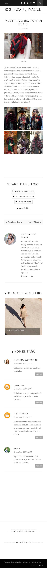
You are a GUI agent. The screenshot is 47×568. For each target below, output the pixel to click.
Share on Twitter (25, 196)
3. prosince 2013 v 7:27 (22, 417)
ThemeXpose (23, 562)
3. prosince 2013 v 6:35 (22, 389)
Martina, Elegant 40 (25, 360)
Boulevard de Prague (29, 235)
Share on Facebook (24, 191)
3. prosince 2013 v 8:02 (23, 452)
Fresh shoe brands (16, 330)
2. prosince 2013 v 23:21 (23, 363)
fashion (27, 208)
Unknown (19, 385)
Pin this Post (25, 202)
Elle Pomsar (21, 414)
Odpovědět (39, 374)
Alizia (17, 448)
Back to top (36, 565)
